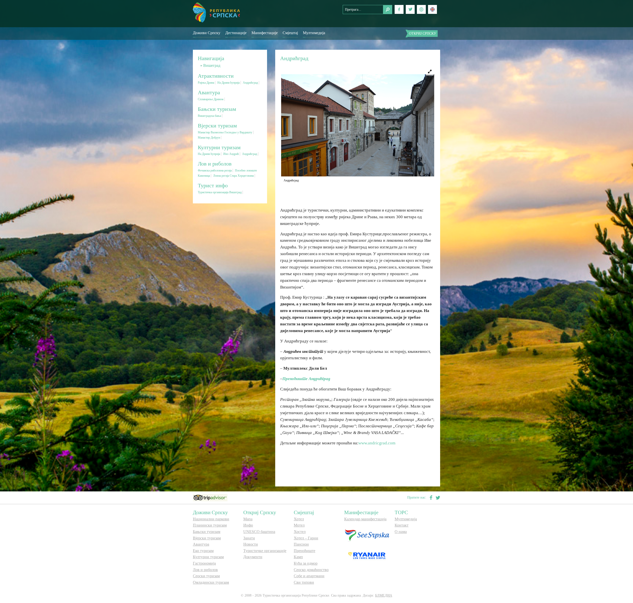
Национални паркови (211, 519)
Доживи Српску (206, 33)
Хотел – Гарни (306, 538)
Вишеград (211, 65)
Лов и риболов (205, 570)
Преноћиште (304, 551)
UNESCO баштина (259, 532)
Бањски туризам (206, 532)
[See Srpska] (367, 535)
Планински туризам (210, 525)
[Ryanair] (367, 555)
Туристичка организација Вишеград (220, 192)
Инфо (248, 525)
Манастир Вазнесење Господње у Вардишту (225, 132)
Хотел (299, 519)
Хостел (300, 532)
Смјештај (290, 33)
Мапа (247, 519)
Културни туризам (208, 557)
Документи (252, 557)
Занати (249, 538)
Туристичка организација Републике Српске (216, 12)
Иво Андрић (231, 154)
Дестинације (236, 33)
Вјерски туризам (207, 538)
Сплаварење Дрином (211, 99)
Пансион (301, 544)
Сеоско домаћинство (311, 570)
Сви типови (304, 582)
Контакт (401, 525)
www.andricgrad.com (376, 443)
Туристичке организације (264, 551)
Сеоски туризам (206, 576)
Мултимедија (314, 33)
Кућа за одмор (305, 563)
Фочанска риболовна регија (215, 170)
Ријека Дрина (206, 82)
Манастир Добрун (209, 137)
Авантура (201, 544)
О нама (401, 532)
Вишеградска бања (209, 116)
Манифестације (264, 33)
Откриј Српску (422, 33)
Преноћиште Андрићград (306, 378)
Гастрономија (204, 563)
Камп (298, 557)
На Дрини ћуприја (228, 82)
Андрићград (250, 82)
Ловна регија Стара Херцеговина (233, 175)
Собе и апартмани (309, 576)
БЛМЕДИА (383, 595)
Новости (250, 544)
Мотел (299, 525)
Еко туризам (203, 551)
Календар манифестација (365, 519)
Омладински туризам (211, 582)
